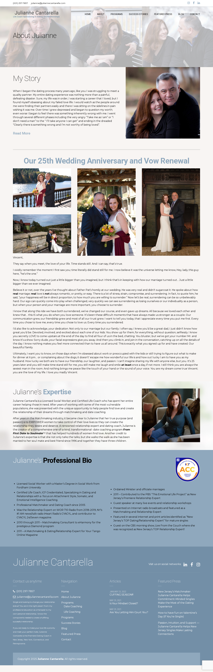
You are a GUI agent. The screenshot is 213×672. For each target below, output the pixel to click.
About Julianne (71, 597)
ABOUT (100, 14)
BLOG (181, 14)
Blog (64, 628)
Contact (66, 639)
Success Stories (70, 622)
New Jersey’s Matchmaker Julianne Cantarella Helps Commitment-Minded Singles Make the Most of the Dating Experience (176, 599)
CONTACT (195, 14)
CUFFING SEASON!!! (121, 594)
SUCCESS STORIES (138, 14)
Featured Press (70, 634)
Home (65, 591)
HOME (88, 14)
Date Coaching (73, 606)
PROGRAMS (117, 14)
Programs (67, 602)
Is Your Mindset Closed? (124, 603)
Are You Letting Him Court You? (129, 612)
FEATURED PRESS (163, 14)
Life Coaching (72, 611)
